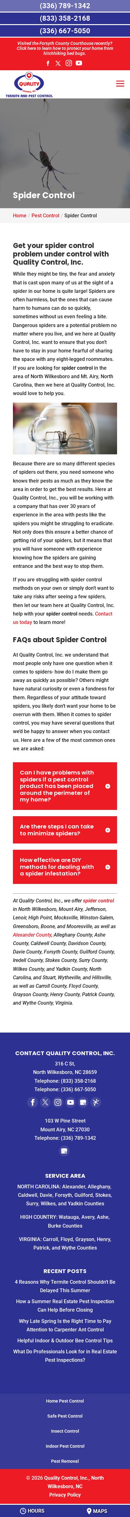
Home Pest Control (65, 1400)
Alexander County (32, 935)
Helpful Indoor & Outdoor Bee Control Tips (65, 1341)
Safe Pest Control (65, 1416)
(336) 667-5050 (78, 1089)
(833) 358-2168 (78, 1081)
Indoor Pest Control (65, 1446)
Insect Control (65, 1431)
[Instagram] (69, 65)
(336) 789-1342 (78, 1138)
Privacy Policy (65, 1495)
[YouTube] (79, 65)
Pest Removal (65, 1461)
